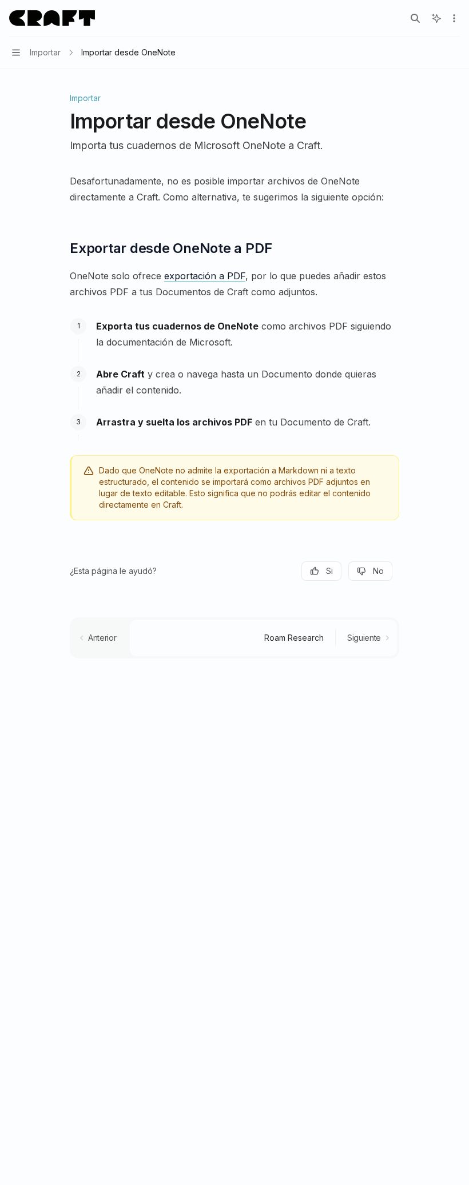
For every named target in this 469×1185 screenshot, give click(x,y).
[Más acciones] (454, 18)
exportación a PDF (204, 276)
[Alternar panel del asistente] (436, 18)
